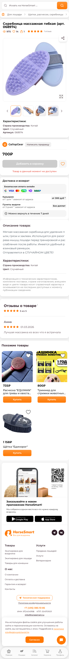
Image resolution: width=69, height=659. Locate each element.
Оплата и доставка (15, 579)
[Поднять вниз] (61, 111)
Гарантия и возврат (15, 584)
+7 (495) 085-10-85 (34, 607)
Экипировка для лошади (18, 558)
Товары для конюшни (16, 563)
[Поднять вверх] (7, 111)
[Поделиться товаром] (63, 38)
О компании (11, 574)
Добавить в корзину (30, 163)
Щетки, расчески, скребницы (45, 14)
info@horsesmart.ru (34, 615)
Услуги (39, 555)
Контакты (10, 589)
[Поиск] (62, 5)
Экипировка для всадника (14, 552)
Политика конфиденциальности (34, 603)
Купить (17, 399)
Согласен (34, 639)
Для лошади (14, 14)
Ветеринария (43, 560)
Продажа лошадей (46, 551)
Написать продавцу (38, 144)
